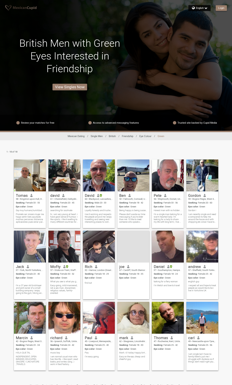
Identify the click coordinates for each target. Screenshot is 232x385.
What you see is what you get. (64, 281)
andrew (194, 266)
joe (121, 266)
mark (123, 338)
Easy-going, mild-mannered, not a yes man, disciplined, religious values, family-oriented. (63, 289)
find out (88, 283)
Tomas (22, 195)
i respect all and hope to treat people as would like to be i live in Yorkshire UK (202, 288)
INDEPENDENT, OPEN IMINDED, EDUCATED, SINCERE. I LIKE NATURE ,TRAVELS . (27, 360)
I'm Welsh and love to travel (167, 285)
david (55, 195)
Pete (158, 195)
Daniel (159, 266)
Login (221, 8)
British (112, 136)
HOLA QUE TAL (23, 352)
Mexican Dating (76, 136)
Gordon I (192, 210)
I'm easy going (92, 356)
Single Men (97, 136)
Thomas (161, 338)
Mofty (55, 266)
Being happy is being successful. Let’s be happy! (133, 210)
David (89, 195)
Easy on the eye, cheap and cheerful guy (132, 357)
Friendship (127, 136)
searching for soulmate (61, 210)
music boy (55, 352)
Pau (87, 352)
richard (56, 338)
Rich (88, 266)
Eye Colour (145, 136)
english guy (193, 281)
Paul (88, 338)
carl (191, 338)
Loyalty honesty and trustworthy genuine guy (99, 210)
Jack (20, 266)
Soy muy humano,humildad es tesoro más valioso (30, 210)
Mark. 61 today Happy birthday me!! (133, 352)
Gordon (194, 195)
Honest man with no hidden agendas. (168, 210)
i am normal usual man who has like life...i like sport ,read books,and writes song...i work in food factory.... (64, 360)
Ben (122, 195)
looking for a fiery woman (166, 281)
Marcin (22, 338)
